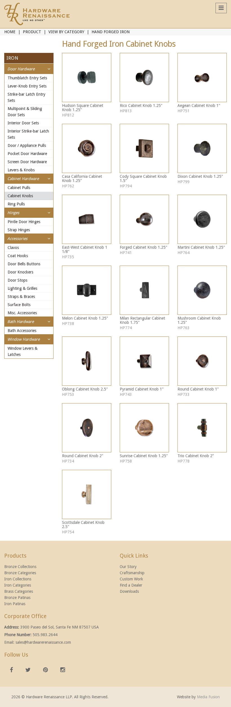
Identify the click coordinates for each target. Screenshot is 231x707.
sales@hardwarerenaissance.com (43, 642)
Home (9, 32)
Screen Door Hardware (27, 162)
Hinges (13, 212)
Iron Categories (17, 585)
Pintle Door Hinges (24, 221)
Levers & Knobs (21, 170)
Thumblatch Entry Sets (27, 78)
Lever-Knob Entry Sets (27, 86)
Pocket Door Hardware (27, 153)
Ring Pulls (16, 204)
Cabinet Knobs (20, 196)
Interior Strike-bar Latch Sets (28, 134)
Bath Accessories (22, 330)
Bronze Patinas (17, 597)
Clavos (13, 247)
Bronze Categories (20, 573)
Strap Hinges (19, 230)
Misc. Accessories (22, 313)
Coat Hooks (18, 255)
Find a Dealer (131, 585)
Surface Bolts (19, 304)
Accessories (17, 238)
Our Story (128, 566)
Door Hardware (21, 69)
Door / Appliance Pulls (27, 145)
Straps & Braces (21, 296)
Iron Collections (17, 579)
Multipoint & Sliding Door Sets (25, 111)
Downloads (129, 591)
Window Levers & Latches (22, 351)
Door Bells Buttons (24, 264)
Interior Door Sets (23, 123)
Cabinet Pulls (19, 187)
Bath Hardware (20, 321)
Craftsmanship (132, 573)
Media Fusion (208, 697)
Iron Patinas (14, 603)
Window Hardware (23, 339)
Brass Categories (18, 591)
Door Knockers (20, 272)
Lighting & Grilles (22, 288)
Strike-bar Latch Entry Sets (26, 97)
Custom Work (131, 579)
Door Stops (17, 280)
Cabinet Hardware (23, 178)
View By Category (66, 32)
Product (32, 32)
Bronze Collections (20, 566)
